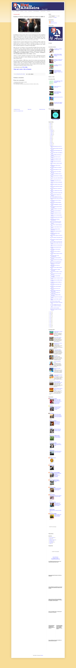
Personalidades (36, 11)
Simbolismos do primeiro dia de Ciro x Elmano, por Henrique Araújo (58, 60)
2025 (50, 124)
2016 (50, 318)
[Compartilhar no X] (30, 74)
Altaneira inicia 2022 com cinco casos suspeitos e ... (55, 289)
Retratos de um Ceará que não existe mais (55, 221)
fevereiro (51, 143)
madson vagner (52, 465)
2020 (50, 313)
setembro (51, 134)
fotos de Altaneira (51, 537)
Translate (55, 17)
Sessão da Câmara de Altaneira (57, 481)
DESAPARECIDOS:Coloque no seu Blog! (55, 557)
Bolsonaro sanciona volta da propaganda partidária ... (55, 287)
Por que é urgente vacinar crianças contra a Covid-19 (55, 284)
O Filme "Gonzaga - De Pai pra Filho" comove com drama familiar (58, 389)
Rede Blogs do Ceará (53, 457)
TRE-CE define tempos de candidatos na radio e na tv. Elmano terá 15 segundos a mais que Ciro (58, 71)
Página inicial (29, 109)
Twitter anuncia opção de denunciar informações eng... (54, 219)
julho (51, 136)
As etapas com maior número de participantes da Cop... (56, 182)
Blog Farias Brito (52, 509)
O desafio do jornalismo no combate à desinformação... (55, 270)
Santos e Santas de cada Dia (57, 337)
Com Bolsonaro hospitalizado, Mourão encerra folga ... (55, 295)
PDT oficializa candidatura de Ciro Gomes (55, 196)
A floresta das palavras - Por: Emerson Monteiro (57, 437)
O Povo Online (24, 67)
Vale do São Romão (52, 487)
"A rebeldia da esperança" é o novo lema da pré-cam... (56, 209)
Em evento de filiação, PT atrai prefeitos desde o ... (56, 238)
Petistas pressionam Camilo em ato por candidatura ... (55, 165)
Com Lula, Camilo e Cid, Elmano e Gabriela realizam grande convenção (57, 92)
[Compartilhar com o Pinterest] (32, 74)
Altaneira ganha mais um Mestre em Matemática (55, 265)
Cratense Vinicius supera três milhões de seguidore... (55, 211)
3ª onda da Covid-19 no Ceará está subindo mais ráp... (56, 215)
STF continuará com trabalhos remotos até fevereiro (55, 174)
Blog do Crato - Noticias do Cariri (54, 435)
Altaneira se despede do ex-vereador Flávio (57, 87)
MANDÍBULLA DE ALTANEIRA (55, 472)
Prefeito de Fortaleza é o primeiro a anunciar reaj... (56, 163)
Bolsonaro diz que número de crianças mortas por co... (56, 193)
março (51, 142)
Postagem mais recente (17, 109)
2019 (50, 314)
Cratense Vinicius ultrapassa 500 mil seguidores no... (55, 229)
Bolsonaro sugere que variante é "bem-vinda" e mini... (56, 243)
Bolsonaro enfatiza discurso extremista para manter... (56, 189)
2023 (50, 127)
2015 (50, 320)
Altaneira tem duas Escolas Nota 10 (58, 97)
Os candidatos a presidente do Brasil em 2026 (58, 65)
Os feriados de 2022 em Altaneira (54, 307)
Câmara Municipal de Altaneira (54, 479)
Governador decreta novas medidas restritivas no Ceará (56, 280)
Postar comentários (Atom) (19, 110)
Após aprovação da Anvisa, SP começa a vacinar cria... (55, 200)
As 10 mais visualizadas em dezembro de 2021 (55, 306)
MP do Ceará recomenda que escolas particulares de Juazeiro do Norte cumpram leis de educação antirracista (58, 415)
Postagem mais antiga (42, 109)
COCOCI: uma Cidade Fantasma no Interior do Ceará (58, 382)
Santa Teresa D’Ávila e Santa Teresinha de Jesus (58, 343)
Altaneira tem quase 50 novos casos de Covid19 (55, 157)
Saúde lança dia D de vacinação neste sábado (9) (55, 511)
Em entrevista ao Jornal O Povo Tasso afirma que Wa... (56, 297)
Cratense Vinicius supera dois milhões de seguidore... (55, 223)
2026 (50, 123)
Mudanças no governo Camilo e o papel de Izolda (55, 299)
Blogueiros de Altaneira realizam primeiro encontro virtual (57, 444)
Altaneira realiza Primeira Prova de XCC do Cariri (56, 147)
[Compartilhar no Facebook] (31, 74)
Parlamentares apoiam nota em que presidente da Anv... (56, 260)
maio (51, 139)
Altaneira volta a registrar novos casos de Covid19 (55, 213)
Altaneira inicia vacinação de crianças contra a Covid (56, 184)
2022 (50, 128)
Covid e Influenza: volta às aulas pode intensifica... (55, 249)
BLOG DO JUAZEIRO (53, 513)
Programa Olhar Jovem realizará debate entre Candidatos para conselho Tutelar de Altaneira (57, 504)
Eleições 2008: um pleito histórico (57, 368)
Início (14, 11)
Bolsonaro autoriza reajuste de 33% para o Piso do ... (55, 170)
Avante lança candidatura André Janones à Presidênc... (55, 155)
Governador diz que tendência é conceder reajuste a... (55, 159)
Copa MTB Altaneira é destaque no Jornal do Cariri (56, 254)
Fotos (26, 11)
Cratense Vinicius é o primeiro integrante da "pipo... (56, 225)
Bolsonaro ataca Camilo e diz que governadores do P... (54, 256)
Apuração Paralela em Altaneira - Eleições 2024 (58, 375)
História (21, 11)
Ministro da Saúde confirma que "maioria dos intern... (56, 235)
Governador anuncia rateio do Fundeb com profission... (55, 282)
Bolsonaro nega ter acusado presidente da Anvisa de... (55, 258)
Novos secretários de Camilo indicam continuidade (55, 276)
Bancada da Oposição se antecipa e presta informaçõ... (55, 195)
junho (51, 138)
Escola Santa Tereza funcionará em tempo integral (55, 247)
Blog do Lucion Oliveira (53, 420)
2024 (50, 126)
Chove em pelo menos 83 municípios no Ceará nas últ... (56, 278)
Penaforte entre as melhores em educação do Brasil (57, 496)
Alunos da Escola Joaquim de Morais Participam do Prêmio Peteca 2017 (57, 489)
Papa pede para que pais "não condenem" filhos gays (55, 172)
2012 (50, 324)
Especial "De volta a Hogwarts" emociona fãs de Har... (56, 303)
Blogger (42, 655)
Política (17, 11)
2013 (50, 322)
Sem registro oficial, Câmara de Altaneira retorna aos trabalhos (58, 103)
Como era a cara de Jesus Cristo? (57, 362)
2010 (50, 326)
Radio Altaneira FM (52, 502)
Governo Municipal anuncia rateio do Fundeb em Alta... (56, 217)
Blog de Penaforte (52, 494)
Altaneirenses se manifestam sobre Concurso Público (56, 191)
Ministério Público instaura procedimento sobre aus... (55, 203)
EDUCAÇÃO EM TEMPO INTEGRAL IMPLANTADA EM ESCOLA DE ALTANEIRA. (57, 475)
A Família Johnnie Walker (57, 349)
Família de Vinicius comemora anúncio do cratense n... (55, 231)
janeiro (51, 145)
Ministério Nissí (52, 450)
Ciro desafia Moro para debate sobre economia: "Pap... (55, 293)
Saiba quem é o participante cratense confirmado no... (55, 233)
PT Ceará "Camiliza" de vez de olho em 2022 (56, 241)
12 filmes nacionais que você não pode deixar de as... (56, 245)
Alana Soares (52, 21)
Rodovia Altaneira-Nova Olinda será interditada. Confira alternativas (58, 81)
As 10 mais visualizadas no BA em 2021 (55, 304)
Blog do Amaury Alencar (53, 398)
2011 (50, 325)
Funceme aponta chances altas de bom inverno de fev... (56, 198)
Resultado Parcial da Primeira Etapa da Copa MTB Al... (56, 151)
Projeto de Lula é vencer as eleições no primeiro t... (55, 252)
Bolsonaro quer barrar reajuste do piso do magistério (55, 180)
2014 (50, 321)
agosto (51, 135)
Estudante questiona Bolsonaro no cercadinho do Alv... (56, 176)
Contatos (48, 11)
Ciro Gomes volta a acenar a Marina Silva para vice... (56, 178)
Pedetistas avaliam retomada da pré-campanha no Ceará (56, 187)
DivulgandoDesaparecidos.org (55, 558)
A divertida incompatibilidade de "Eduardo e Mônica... (56, 205)
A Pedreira (51, 428)
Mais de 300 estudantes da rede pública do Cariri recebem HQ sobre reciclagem (57, 408)
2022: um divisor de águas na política (55, 301)
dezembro (51, 130)
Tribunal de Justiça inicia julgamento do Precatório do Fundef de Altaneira (57, 430)
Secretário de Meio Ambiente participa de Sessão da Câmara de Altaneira (58, 55)
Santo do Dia (43, 11)
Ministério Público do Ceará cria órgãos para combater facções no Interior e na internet (57, 423)
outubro (51, 132)
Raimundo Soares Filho (54, 22)
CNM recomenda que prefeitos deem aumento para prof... (56, 149)
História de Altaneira (52, 539)
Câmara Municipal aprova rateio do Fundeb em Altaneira (56, 207)
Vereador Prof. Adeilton (53, 442)
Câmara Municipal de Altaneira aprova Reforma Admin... (55, 291)
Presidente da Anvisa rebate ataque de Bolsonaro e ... (55, 263)
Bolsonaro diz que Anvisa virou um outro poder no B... (55, 274)
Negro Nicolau (52, 413)
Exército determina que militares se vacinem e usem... (56, 272)
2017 (50, 317)
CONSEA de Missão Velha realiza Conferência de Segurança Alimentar (57, 515)
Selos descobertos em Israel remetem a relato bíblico (57, 451)
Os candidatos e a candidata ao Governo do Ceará (58, 49)
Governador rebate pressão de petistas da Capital (55, 161)
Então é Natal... (56, 355)
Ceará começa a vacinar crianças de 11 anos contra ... (56, 227)
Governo (50, 538)
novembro (51, 131)
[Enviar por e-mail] (28, 74)
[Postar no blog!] (29, 74)
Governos (30, 11)
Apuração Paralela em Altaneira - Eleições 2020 (58, 332)
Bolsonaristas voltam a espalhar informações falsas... (56, 268)
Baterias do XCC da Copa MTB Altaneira (55, 261)
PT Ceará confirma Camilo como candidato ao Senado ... (56, 153)
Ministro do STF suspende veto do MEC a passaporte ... (55, 309)
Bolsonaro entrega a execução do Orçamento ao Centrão (56, 240)
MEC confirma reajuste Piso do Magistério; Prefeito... (56, 168)
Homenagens (51, 540)
